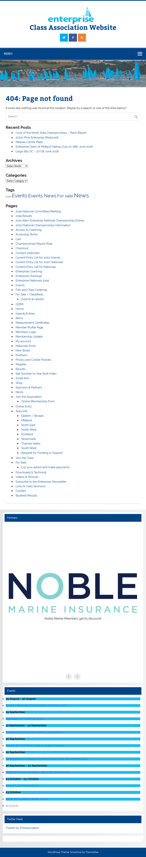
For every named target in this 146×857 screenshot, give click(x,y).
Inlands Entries (25, 313)
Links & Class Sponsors (31, 486)
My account (23, 341)
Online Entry (24, 406)
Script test (22, 378)
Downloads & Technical (31, 472)
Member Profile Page (29, 327)
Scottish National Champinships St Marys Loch (36, 705)
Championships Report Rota (34, 243)
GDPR (19, 304)
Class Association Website (73, 27)
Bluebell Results (26, 495)
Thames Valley (30, 443)
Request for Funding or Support (42, 453)
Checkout (22, 248)
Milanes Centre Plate (29, 142)
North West (28, 429)
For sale (65, 195)
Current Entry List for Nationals (36, 267)
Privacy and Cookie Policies (33, 359)
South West (28, 448)
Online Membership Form (38, 401)
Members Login (26, 332)
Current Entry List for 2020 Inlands (38, 257)
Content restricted (27, 253)
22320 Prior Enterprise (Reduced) (37, 137)
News (81, 195)
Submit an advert (32, 299)
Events (19, 195)
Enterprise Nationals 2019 (32, 280)
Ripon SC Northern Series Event (27, 799)
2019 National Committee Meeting (38, 211)
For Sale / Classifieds (29, 294)
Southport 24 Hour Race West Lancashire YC (35, 732)
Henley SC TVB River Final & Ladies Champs (35, 745)
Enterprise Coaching (29, 271)
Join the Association (29, 396)
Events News (42, 195)
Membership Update (29, 336)
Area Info (22, 411)
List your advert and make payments (45, 467)
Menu (8, 53)
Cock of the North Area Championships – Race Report (51, 132)
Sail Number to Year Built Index (36, 373)
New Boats (23, 350)
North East (28, 425)
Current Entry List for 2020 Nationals (39, 262)
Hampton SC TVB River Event (25, 718)
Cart (18, 239)
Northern (22, 355)
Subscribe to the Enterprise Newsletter (41, 481)
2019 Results (24, 216)
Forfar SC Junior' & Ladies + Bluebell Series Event (38, 772)
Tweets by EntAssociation (22, 828)
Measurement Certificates (32, 322)
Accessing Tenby (27, 234)
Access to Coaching (28, 230)
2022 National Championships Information (43, 225)
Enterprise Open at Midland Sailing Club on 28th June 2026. (54, 146)
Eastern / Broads (32, 415)
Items (19, 318)
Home (20, 309)
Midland (26, 420)
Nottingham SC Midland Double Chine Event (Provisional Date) (47, 759)
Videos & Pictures (27, 477)
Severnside (28, 439)
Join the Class (25, 458)
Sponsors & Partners (29, 387)
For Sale (21, 462)
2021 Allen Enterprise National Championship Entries (50, 220)
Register (21, 364)
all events (12, 805)
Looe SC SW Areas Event (22, 785)
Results (20, 369)
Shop (19, 383)
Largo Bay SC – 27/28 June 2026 (37, 151)
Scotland (27, 434)
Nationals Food (25, 346)
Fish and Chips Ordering (31, 290)
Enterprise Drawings (29, 276)
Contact (21, 491)
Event (8, 196)
